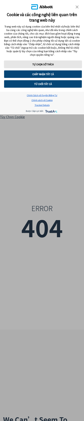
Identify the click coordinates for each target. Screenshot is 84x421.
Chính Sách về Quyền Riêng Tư (42, 95)
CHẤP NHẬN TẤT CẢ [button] (43, 74)
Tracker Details (42, 105)
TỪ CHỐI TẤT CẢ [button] (43, 84)
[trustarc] (51, 111)
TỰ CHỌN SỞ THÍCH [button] (43, 64)
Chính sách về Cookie (42, 100)
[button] (77, 7)
